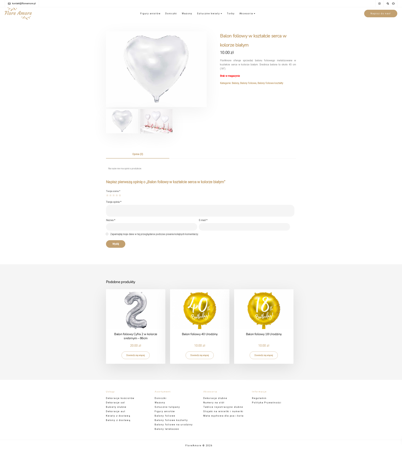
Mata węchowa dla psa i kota (223, 416)
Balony (235, 83)
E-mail (203, 220)
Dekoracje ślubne (215, 398)
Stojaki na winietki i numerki (223, 411)
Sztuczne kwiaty (208, 13)
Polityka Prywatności (266, 402)
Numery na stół (214, 402)
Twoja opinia (113, 201)
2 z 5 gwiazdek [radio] (110, 195)
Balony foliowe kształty (270, 83)
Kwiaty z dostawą (118, 416)
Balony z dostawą (118, 420)
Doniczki (171, 13)
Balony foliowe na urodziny (174, 424)
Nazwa (110, 220)
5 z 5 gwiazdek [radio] (120, 195)
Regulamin (259, 398)
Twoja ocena (113, 191)
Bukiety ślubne (116, 407)
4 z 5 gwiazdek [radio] (116, 195)
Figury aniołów (150, 13)
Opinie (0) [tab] (137, 154)
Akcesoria (246, 13)
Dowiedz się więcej (135, 355)
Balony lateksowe (167, 429)
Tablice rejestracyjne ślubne (223, 407)
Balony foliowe (248, 83)
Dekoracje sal (115, 402)
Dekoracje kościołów (120, 398)
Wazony (187, 13)
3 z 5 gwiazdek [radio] (113, 195)
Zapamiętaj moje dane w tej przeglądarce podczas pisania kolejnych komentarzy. (154, 234)
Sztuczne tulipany (167, 407)
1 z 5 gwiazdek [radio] (107, 195)
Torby (231, 13)
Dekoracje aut (115, 411)
